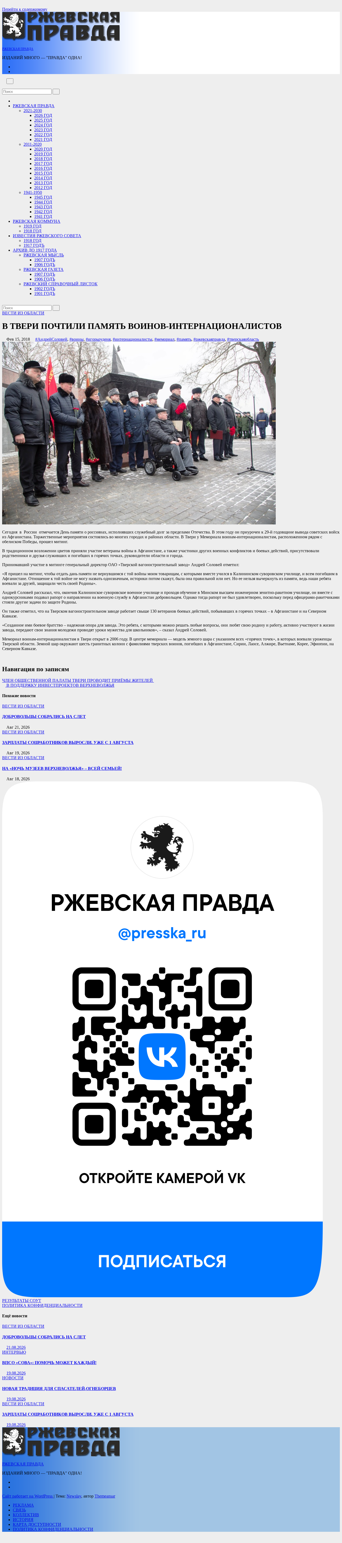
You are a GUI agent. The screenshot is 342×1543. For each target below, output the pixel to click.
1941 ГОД (43, 216)
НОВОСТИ (13, 1378)
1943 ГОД (43, 207)
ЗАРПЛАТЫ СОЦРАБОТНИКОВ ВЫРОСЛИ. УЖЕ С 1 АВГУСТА (68, 742)
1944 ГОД (43, 202)
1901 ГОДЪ (44, 293)
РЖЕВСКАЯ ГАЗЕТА (44, 269)
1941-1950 (33, 192)
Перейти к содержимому (24, 9)
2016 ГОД (43, 168)
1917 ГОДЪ (34, 245)
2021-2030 (33, 110)
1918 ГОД (32, 231)
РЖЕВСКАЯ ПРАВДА (17, 49)
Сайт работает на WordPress (28, 1496)
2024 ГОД (43, 125)
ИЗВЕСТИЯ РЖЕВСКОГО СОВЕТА (47, 235)
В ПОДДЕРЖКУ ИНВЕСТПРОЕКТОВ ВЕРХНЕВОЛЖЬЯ (59, 685)
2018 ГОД (43, 158)
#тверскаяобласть (243, 339)
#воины (76, 339)
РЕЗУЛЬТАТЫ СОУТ (21, 1300)
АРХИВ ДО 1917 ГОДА (35, 250)
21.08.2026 (16, 1347)
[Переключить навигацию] (9, 81)
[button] (3, 86)
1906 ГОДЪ (44, 264)
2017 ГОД (43, 163)
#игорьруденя (98, 339)
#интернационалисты (132, 339)
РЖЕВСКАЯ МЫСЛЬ (44, 255)
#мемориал (164, 339)
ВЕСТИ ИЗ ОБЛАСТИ (23, 313)
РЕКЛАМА (23, 1505)
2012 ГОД (43, 187)
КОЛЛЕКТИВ (26, 1515)
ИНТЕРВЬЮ (14, 1352)
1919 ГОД (32, 226)
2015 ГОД (43, 173)
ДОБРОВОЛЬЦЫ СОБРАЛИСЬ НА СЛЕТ (44, 716)
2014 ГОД (43, 178)
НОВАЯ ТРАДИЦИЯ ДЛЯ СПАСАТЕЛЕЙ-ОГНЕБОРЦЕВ (59, 1388)
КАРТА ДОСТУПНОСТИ (37, 1524)
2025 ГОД (43, 120)
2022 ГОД (43, 134)
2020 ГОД (43, 149)
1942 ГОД (43, 211)
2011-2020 (33, 144)
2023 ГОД (43, 130)
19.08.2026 (16, 1373)
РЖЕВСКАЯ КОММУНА (36, 221)
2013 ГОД (43, 183)
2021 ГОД (43, 139)
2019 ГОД (43, 154)
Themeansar (105, 1496)
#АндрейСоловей (51, 339)
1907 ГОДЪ (44, 260)
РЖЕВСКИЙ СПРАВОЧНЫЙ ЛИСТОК (61, 284)
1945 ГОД (43, 197)
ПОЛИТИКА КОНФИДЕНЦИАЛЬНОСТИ (42, 1305)
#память (184, 339)
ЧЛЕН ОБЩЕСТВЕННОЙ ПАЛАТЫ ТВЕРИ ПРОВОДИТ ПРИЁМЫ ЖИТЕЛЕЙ (78, 680)
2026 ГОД (43, 115)
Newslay (74, 1496)
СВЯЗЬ (19, 1510)
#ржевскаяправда (209, 339)
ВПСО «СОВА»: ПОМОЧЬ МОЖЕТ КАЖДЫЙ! (49, 1362)
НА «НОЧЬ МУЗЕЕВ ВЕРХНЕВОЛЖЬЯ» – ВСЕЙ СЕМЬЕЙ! (62, 768)
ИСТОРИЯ (23, 1519)
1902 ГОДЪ (44, 288)
